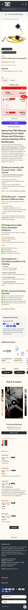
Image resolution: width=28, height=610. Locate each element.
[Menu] (2, 4)
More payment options (14, 126)
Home (2, 19)
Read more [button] (19, 495)
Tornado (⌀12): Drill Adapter (6, 359)
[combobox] (14, 9)
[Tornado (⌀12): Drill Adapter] (7, 351)
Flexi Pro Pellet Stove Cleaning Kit (12, 19)
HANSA (3, 56)
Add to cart (14, 118)
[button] (25, 4)
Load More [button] (14, 527)
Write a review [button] (14, 433)
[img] (4, 455)
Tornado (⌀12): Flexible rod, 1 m (18, 359)
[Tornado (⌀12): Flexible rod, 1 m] (19, 351)
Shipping (10, 71)
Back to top (14, 537)
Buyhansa (7, 606)
